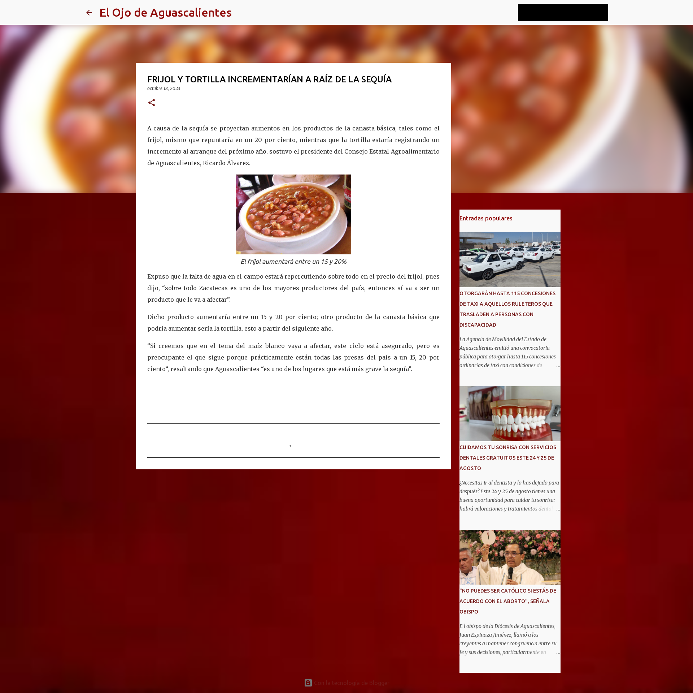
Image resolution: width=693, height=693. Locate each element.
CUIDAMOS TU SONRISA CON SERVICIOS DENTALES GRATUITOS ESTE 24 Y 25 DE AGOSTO (507, 457)
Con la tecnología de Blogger (351, 683)
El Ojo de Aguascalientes (165, 12)
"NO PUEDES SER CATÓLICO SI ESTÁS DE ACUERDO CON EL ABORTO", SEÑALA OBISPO (507, 601)
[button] (151, 103)
